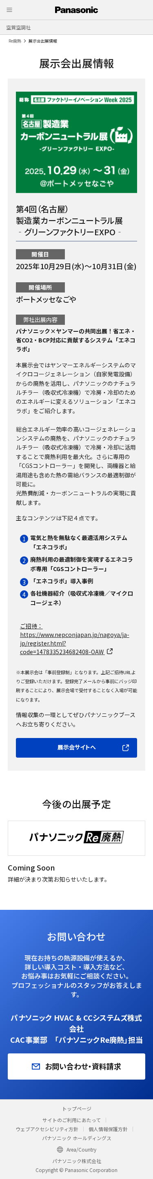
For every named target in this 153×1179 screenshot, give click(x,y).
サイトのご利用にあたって (71, 1119)
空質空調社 (18, 27)
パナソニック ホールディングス (76, 1137)
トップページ (76, 1108)
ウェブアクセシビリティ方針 (47, 1128)
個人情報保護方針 (108, 1128)
